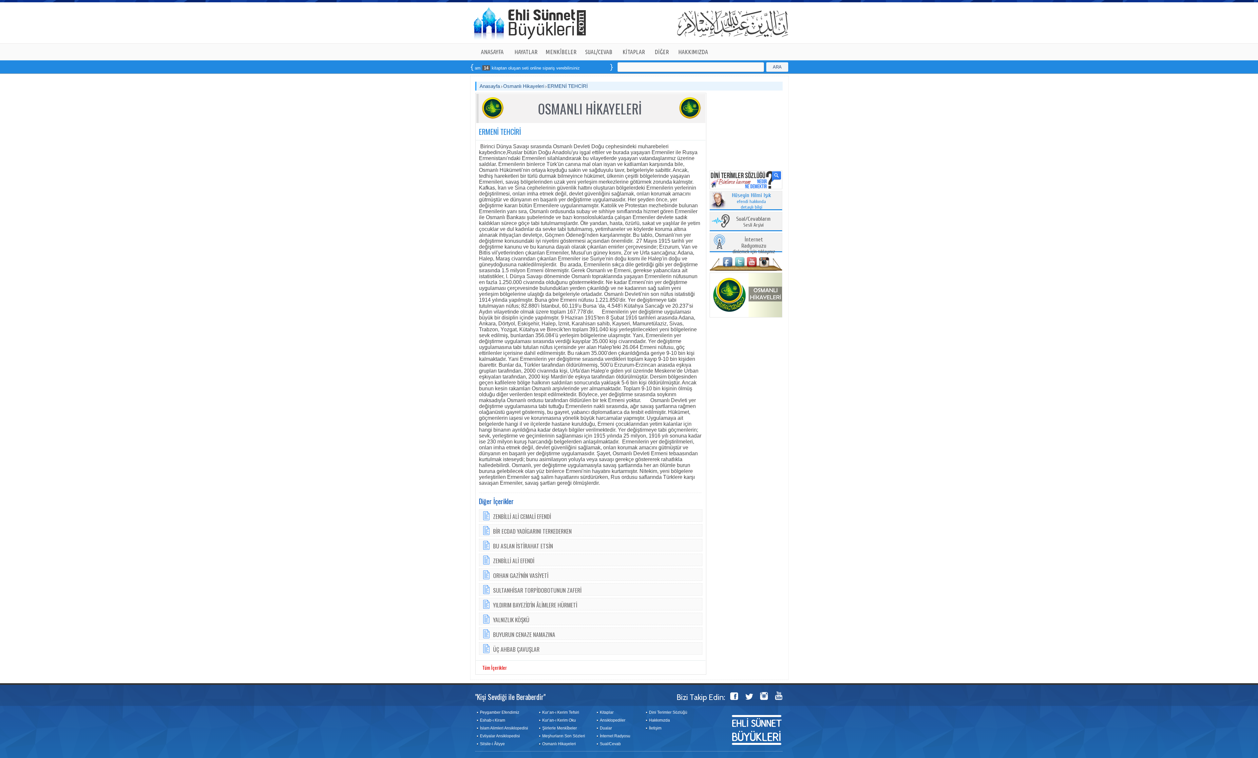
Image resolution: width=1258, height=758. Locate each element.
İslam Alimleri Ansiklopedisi (504, 728)
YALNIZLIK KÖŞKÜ (511, 619)
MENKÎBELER (561, 52)
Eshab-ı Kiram (492, 720)
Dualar (606, 728)
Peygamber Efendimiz (499, 712)
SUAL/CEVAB (598, 52)
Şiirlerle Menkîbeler (559, 728)
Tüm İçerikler (494, 667)
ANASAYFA (492, 52)
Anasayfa (490, 86)
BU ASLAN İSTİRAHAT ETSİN (523, 546)
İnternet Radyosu (615, 736)
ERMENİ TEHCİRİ (567, 86)
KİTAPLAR (633, 52)
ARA (777, 67)
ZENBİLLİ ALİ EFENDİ (513, 560)
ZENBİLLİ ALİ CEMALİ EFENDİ (522, 516)
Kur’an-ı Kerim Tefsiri (560, 712)
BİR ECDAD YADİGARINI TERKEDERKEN (532, 531)
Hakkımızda (659, 720)
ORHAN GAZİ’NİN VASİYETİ (520, 575)
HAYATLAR (526, 52)
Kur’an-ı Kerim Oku (559, 720)
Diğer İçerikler (496, 501)
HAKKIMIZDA (693, 52)
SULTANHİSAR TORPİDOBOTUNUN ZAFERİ (537, 590)
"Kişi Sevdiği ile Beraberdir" (510, 696)
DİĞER (662, 52)
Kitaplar (607, 712)
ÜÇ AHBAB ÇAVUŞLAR (516, 649)
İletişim (655, 728)
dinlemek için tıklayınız (754, 246)
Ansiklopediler (612, 720)
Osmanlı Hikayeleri (523, 86)
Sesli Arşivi (753, 222)
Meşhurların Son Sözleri (563, 736)
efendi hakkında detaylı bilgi (751, 201)
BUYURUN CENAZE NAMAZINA (524, 634)
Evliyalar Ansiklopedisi (500, 736)
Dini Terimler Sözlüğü (668, 712)
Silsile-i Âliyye (492, 744)
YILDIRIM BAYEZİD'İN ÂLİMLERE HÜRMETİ (535, 605)
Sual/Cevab (610, 744)
